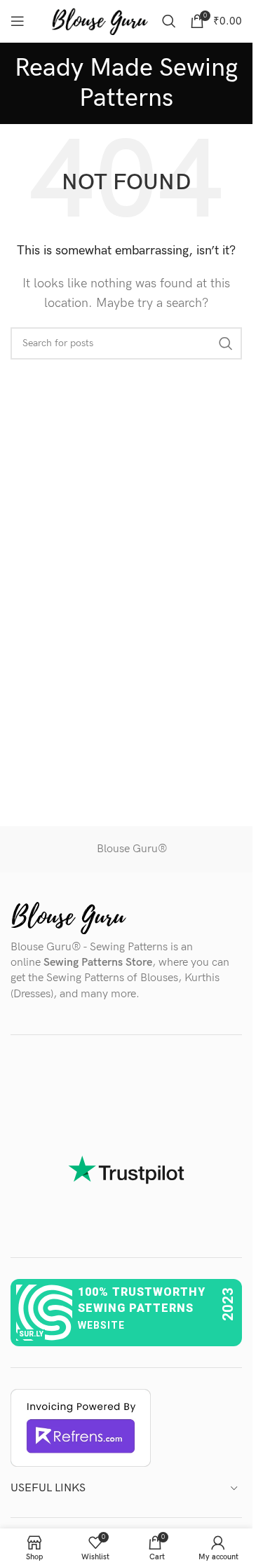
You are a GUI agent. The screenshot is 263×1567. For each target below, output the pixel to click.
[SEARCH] (226, 343)
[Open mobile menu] (18, 21)
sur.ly (31, 1334)
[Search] (169, 21)
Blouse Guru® (132, 849)
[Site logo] (99, 20)
